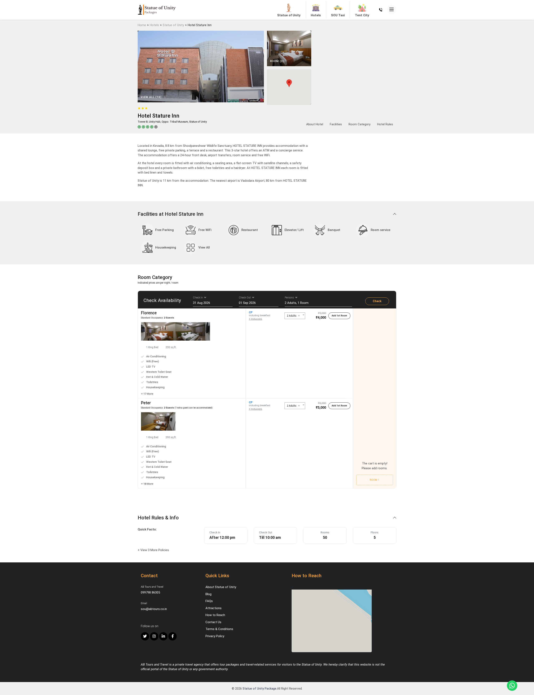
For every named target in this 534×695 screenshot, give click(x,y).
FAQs (209, 601)
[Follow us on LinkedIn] (163, 636)
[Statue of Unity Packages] (157, 9)
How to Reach (215, 615)
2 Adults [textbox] (293, 315)
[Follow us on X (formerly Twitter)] (145, 636)
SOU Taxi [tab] (338, 15)
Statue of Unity (173, 25)
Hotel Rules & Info (159, 518)
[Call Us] (380, 9)
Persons (289, 297)
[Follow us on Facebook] (172, 636)
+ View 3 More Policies (153, 550)
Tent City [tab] (362, 15)
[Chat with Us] (512, 685)
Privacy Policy (214, 636)
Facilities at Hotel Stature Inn (171, 214)
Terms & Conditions (219, 629)
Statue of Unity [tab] (289, 15)
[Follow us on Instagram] (154, 636)
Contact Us (213, 622)
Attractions (213, 608)
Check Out (245, 297)
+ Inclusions (255, 319)
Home (142, 25)
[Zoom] (158, 331)
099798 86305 (150, 592)
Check (377, 301)
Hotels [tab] (316, 15)
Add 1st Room (339, 315)
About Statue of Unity (220, 587)
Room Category (359, 124)
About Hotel (314, 124)
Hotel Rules (385, 124)
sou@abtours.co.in (154, 609)
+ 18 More (147, 483)
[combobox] (295, 315)
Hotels (154, 25)
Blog (208, 594)
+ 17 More (147, 393)
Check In (198, 297)
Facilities (336, 124)
